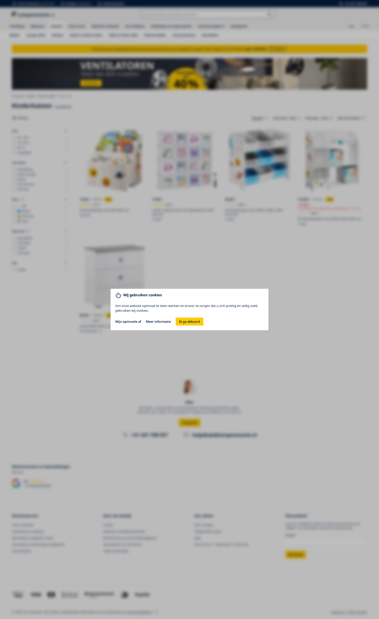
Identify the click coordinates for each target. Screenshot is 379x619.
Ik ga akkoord (189, 321)
